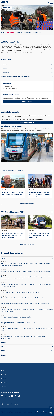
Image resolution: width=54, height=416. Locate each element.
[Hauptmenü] (51, 3)
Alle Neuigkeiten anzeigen (27, 203)
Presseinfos (36, 32)
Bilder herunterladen (26, 122)
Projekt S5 (19, 32)
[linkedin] (12, 396)
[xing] (16, 396)
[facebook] (5, 396)
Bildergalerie (10, 32)
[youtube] (2, 396)
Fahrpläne (4, 375)
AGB (2, 412)
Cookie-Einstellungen (41, 412)
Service (3, 379)
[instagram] (9, 396)
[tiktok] (19, 396)
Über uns (4, 387)
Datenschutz (9, 412)
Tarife (3, 371)
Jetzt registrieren (27, 101)
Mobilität (4, 383)
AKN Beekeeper (28, 412)
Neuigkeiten (27, 32)
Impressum (18, 412)
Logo (2, 32)
